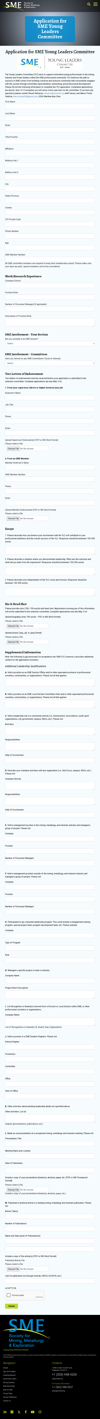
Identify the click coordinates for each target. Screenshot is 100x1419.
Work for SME (7, 1390)
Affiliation (9, 149)
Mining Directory (8, 1382)
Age (7, 243)
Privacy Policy (7, 1393)
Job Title (9, 404)
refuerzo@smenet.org (54, 93)
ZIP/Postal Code (13, 219)
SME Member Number (15, 254)
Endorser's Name (13, 393)
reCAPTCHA (10, 1288)
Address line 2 (11, 172)
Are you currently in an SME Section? (21, 339)
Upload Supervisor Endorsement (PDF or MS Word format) (31, 440)
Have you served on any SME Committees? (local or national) (32, 358)
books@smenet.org (58, 1391)
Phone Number (12, 231)
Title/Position (11, 137)
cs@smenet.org (57, 1379)
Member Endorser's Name (17, 463)
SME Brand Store (9, 1386)
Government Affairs (9, 1379)
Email (7, 125)
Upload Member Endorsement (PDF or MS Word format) (30, 510)
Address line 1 (11, 160)
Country (8, 207)
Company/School (13, 280)
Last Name (10, 113)
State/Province (12, 196)
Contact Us (7, 1401)
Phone (8, 416)
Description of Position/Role (18, 316)
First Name (10, 101)
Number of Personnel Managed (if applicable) (26, 304)
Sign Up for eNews (9, 1371)
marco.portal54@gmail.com (25, 96)
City (7, 184)
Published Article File (15, 1260)
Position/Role (11, 292)
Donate (5, 1368)
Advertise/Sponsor (9, 1375)
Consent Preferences (10, 1397)
